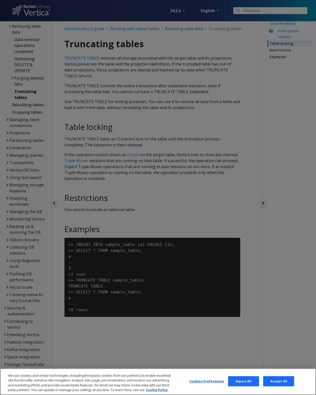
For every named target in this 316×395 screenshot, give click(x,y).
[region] (158, 381)
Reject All (243, 381)
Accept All (278, 381)
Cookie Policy (157, 390)
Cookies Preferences (206, 381)
